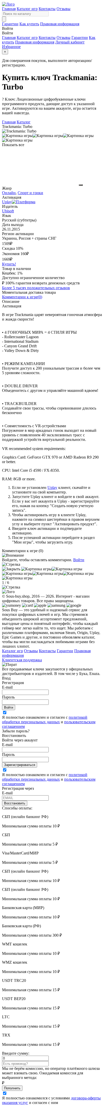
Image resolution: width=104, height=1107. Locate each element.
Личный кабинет (70, 42)
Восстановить (14, 803)
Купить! (9, 264)
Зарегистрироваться (19, 765)
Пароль (8, 697)
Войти (78, 560)
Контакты (47, 9)
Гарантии (10, 24)
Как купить (29, 24)
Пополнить (12, 1088)
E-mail (7, 687)
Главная (9, 9)
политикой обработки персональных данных (44, 719)
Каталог (24, 122)
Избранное (11, 46)
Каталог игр (27, 9)
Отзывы (63, 9)
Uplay (52, 487)
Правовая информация (59, 24)
